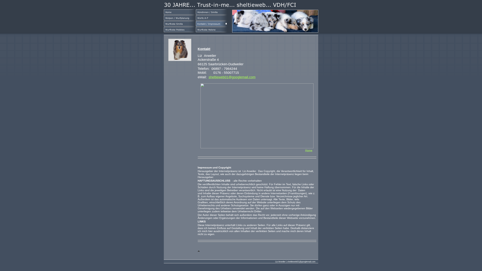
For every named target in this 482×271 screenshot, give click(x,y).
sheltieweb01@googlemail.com (232, 77)
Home (308, 150)
